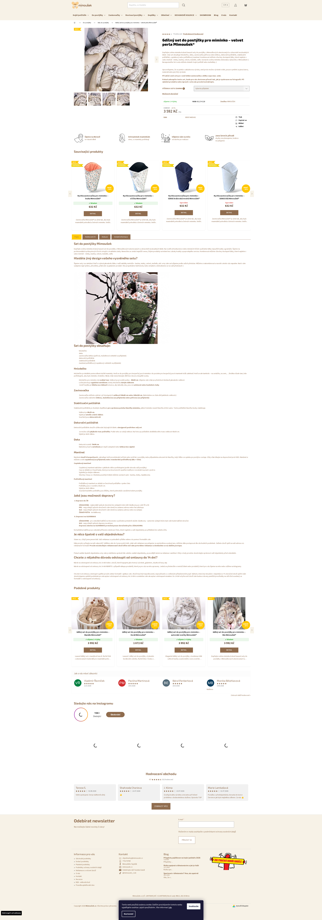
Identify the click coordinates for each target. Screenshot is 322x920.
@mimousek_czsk (129, 873)
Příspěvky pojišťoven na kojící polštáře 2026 (182, 858)
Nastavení (128, 914)
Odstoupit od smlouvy (11, 913)
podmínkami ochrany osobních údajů (220, 831)
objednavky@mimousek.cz (132, 858)
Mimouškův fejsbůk (129, 864)
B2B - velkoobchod (83, 882)
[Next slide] (252, 194)
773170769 (126, 861)
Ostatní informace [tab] (121, 237)
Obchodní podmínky (83, 858)
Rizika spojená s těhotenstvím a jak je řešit (181, 865)
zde (170, 907)
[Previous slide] (70, 194)
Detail (93, 213)
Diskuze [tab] (105, 237)
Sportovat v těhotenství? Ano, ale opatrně (181, 873)
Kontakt (79, 876)
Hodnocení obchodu (161, 774)
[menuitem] (80, 15)
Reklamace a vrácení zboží (86, 870)
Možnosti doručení (170, 94)
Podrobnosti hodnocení (193, 34)
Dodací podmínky (82, 861)
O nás (78, 873)
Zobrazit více (161, 806)
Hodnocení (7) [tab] (90, 237)
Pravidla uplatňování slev (85, 885)
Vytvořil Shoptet (242, 906)
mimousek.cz (127, 867)
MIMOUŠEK (231, 101)
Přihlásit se (187, 840)
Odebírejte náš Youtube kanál (133, 870)
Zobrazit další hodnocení (240, 695)
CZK (225, 5)
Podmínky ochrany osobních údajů (88, 867)
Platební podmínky (83, 864)
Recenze (79, 879)
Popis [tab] (77, 237)
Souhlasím (194, 906)
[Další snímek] (157, 59)
